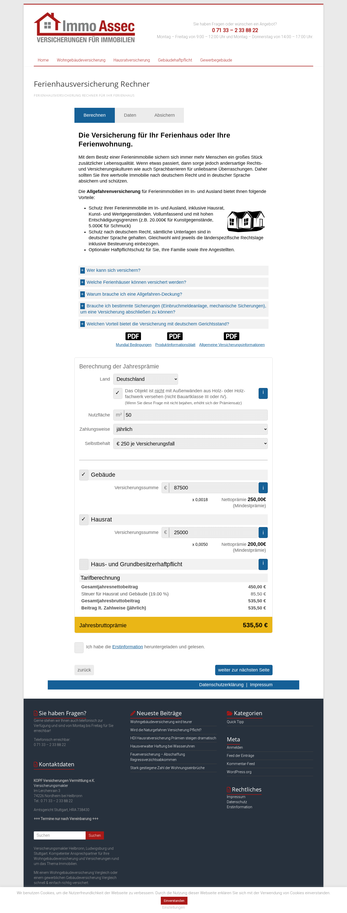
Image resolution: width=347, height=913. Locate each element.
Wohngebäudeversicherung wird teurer (161, 722)
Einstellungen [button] (173, 907)
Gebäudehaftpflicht (175, 60)
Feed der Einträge (240, 756)
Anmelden (235, 747)
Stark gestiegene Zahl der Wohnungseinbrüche (167, 768)
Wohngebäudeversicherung (81, 60)
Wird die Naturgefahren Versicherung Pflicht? (165, 730)
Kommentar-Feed (241, 764)
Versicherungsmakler (51, 786)
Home (43, 60)
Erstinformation (239, 807)
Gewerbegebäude (216, 60)
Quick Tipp (235, 722)
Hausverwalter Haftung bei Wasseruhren (162, 746)
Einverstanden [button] (174, 901)
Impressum (236, 797)
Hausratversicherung (132, 60)
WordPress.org (239, 772)
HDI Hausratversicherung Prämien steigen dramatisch (173, 738)
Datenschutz (237, 802)
